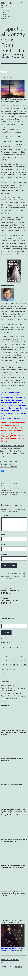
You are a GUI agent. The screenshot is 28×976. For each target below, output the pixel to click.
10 (3, 660)
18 (7, 665)
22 (21, 665)
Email (3, 544)
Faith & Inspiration (16, 488)
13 (14, 660)
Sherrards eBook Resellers (6, 5)
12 (10, 660)
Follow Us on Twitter (7, 464)
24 (3, 669)
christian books (10, 492)
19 (10, 665)
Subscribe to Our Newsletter (10, 451)
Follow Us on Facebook (8, 461)
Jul (4, 678)
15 (21, 660)
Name (3, 535)
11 (6, 660)
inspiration (15, 494)
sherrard (5, 486)
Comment (5, 515)
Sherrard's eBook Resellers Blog (11, 448)
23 (25, 665)
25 (7, 669)
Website (4, 554)
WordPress (18, 966)
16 (25, 660)
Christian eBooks (21, 492)
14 (17, 660)
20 (14, 665)
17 (3, 665)
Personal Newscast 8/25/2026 (11, 685)
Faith (9, 494)
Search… (4, 622)
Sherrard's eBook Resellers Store (12, 446)
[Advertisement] (12, 717)
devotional (4, 494)
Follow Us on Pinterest (8, 467)
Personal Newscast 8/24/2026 (11, 693)
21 (17, 665)
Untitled (3, 701)
